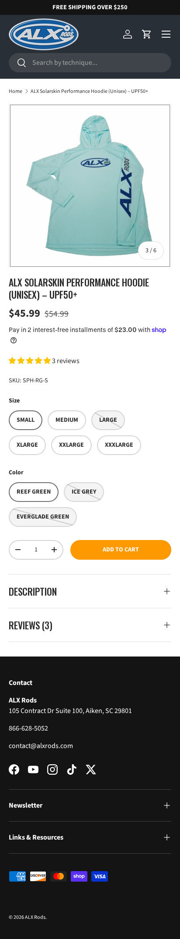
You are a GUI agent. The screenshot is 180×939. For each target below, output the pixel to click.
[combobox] (90, 62)
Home (15, 91)
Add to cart (121, 549)
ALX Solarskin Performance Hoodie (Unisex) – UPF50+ (89, 91)
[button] (146, 34)
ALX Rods (35, 917)
